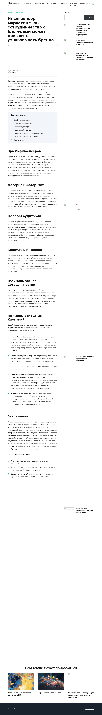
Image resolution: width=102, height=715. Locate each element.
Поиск (67, 13)
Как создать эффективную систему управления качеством (84, 56)
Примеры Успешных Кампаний (27, 137)
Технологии (39, 3)
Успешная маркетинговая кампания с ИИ (19, 694)
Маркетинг (51, 3)
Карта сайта (89, 709)
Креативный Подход (22, 130)
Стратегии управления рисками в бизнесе (84, 42)
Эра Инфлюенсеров (22, 120)
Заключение (19, 140)
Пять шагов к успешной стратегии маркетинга (84, 510)
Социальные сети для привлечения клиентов (85, 359)
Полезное (63, 3)
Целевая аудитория (22, 127)
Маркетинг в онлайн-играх (50, 693)
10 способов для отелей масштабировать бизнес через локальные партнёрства (83, 30)
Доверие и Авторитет (23, 123)
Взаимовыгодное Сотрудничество (28, 133)
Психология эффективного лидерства (82, 207)
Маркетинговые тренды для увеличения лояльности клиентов (81, 695)
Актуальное (85, 3)
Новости (27, 3)
